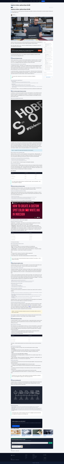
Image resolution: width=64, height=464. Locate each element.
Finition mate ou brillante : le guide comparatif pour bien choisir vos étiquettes (47, 435)
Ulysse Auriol (14, 14)
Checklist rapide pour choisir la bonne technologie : (48, 60)
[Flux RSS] (45, 460)
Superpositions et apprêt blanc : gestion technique (48, 55)
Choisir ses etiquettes (13, 459)
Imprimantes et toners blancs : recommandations (47, 62)
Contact (33, 458)
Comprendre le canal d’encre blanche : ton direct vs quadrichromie (48, 44)
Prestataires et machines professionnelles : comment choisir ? (48, 63)
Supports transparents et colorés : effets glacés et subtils (48, 50)
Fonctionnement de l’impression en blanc (47, 43)
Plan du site (37, 462)
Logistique (26, 457)
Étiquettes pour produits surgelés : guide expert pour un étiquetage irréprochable (26, 435)
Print (25, 458)
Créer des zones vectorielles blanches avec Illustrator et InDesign (48, 54)
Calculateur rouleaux (17, 459)
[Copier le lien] (52, 7)
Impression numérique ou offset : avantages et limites (48, 59)
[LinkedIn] (44, 460)
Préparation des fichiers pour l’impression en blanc (48, 52)
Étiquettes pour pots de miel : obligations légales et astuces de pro (15, 435)
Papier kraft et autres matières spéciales (48, 51)
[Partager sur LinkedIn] (51, 7)
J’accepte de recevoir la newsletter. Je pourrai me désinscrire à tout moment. (21, 444)
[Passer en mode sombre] (45, 1)
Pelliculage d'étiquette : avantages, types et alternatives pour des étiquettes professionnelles (37, 435)
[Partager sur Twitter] (49, 7)
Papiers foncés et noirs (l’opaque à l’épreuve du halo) (48, 48)
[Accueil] (20, 1)
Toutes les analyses (34, 457)
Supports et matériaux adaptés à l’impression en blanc (48, 47)
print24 (29, 306)
